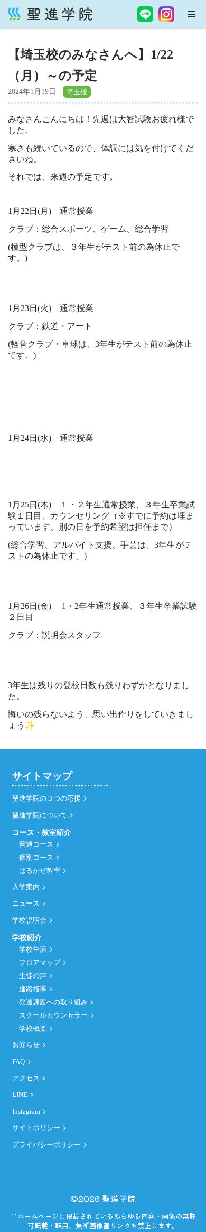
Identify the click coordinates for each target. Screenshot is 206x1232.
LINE (19, 1094)
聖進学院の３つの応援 (46, 798)
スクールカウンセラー (53, 1015)
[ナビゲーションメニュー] (191, 14)
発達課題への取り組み (53, 1002)
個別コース (36, 857)
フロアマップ (39, 962)
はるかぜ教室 (39, 870)
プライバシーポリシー (46, 1145)
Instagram (26, 1111)
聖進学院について (39, 815)
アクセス (26, 1078)
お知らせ (26, 1045)
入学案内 (26, 887)
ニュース (26, 903)
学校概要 (32, 1028)
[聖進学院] (50, 14)
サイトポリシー (36, 1128)
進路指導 (32, 989)
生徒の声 (32, 976)
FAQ (18, 1062)
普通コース (36, 844)
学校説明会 (29, 920)
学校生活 (32, 949)
